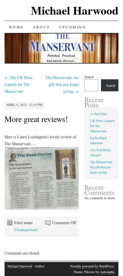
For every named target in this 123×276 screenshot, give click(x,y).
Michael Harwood (74, 10)
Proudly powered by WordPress (92, 266)
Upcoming (72, 27)
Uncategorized (25, 229)
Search (89, 76)
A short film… (100, 113)
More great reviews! (36, 118)
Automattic (107, 271)
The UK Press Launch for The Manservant (18, 84)
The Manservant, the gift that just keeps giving (62, 84)
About (41, 27)
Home (16, 27)
